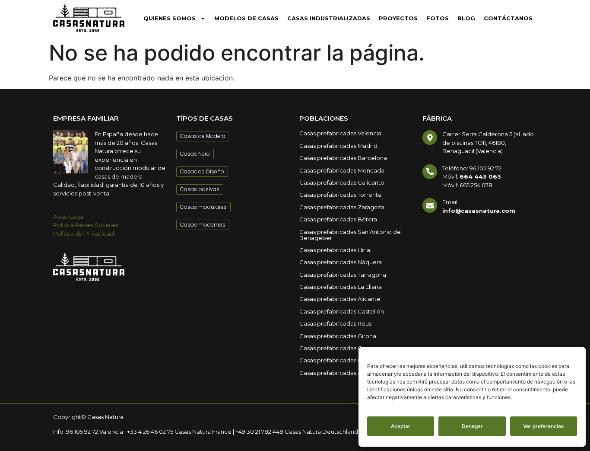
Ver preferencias (543, 426)
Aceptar (400, 426)
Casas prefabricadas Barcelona (343, 157)
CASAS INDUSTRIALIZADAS (328, 18)
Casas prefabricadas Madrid (338, 145)
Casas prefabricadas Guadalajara (345, 360)
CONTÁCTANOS (508, 18)
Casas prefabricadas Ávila (335, 372)
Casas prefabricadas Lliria (334, 249)
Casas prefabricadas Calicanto (341, 182)
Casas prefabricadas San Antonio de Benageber (350, 234)
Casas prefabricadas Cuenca (339, 348)
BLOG (466, 18)
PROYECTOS (398, 18)
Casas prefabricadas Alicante (340, 298)
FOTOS (437, 18)
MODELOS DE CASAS (246, 18)
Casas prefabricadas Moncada (341, 170)
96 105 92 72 (485, 168)
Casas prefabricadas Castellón (341, 311)
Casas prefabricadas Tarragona (342, 274)
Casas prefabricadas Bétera (338, 219)
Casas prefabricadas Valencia (340, 133)
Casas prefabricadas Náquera (340, 262)
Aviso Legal (69, 216)
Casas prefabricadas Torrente (340, 194)
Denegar (472, 426)
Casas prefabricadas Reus (335, 323)
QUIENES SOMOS (169, 18)
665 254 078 (476, 185)
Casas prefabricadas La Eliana (340, 286)
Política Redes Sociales (85, 224)
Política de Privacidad (83, 233)
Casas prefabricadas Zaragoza (341, 207)
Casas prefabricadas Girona (337, 336)
